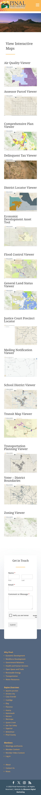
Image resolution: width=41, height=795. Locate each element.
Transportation (12, 676)
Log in (8, 756)
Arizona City (10, 694)
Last (23, 580)
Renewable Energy (13, 672)
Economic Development (15, 655)
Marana (9, 716)
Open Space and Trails (15, 669)
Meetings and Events (14, 746)
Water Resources (12, 679)
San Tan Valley (11, 725)
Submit (12, 625)
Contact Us (10, 768)
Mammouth (10, 713)
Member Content (13, 749)
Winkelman (10, 732)
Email (11, 585)
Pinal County (11, 735)
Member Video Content (15, 753)
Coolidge (9, 700)
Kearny (8, 710)
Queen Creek (11, 722)
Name (11, 573)
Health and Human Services (17, 666)
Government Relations (15, 662)
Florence (9, 707)
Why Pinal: (8, 652)
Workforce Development (16, 659)
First (9, 580)
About (8, 764)
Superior (9, 728)
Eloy (7, 703)
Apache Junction (12, 691)
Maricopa (9, 719)
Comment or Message (18, 594)
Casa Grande (11, 696)
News (8, 771)
